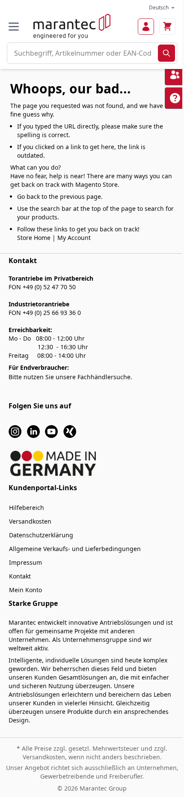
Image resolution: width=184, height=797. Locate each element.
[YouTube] (51, 431)
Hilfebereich (26, 507)
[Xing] (69, 431)
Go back (28, 196)
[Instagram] (15, 431)
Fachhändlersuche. (104, 377)
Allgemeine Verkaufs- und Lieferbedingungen (75, 549)
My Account (74, 238)
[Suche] (166, 53)
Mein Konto (25, 590)
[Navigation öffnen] (14, 26)
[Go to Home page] (71, 26)
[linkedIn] (33, 431)
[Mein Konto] (146, 26)
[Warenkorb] (167, 26)
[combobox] (82, 53)
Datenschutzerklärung (41, 535)
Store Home (33, 238)
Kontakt (20, 576)
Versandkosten (30, 521)
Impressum (25, 562)
